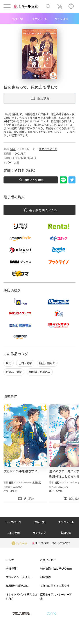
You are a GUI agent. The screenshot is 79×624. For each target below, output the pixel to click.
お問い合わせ (48, 560)
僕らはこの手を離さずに (20, 471)
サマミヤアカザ (48, 149)
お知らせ (66, 532)
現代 (8, 363)
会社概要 (11, 568)
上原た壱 (36, 482)
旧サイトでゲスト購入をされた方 (22, 596)
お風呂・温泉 (14, 372)
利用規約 (45, 577)
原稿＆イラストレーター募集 (56, 596)
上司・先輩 (25, 363)
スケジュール (39, 19)
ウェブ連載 (61, 19)
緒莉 (13, 149)
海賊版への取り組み (18, 585)
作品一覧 (17, 19)
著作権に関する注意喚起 (54, 585)
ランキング (39, 532)
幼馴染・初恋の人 (39, 372)
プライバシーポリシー (19, 577)
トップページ (13, 522)
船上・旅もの (47, 363)
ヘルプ (10, 560)
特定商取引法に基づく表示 (56, 568)
